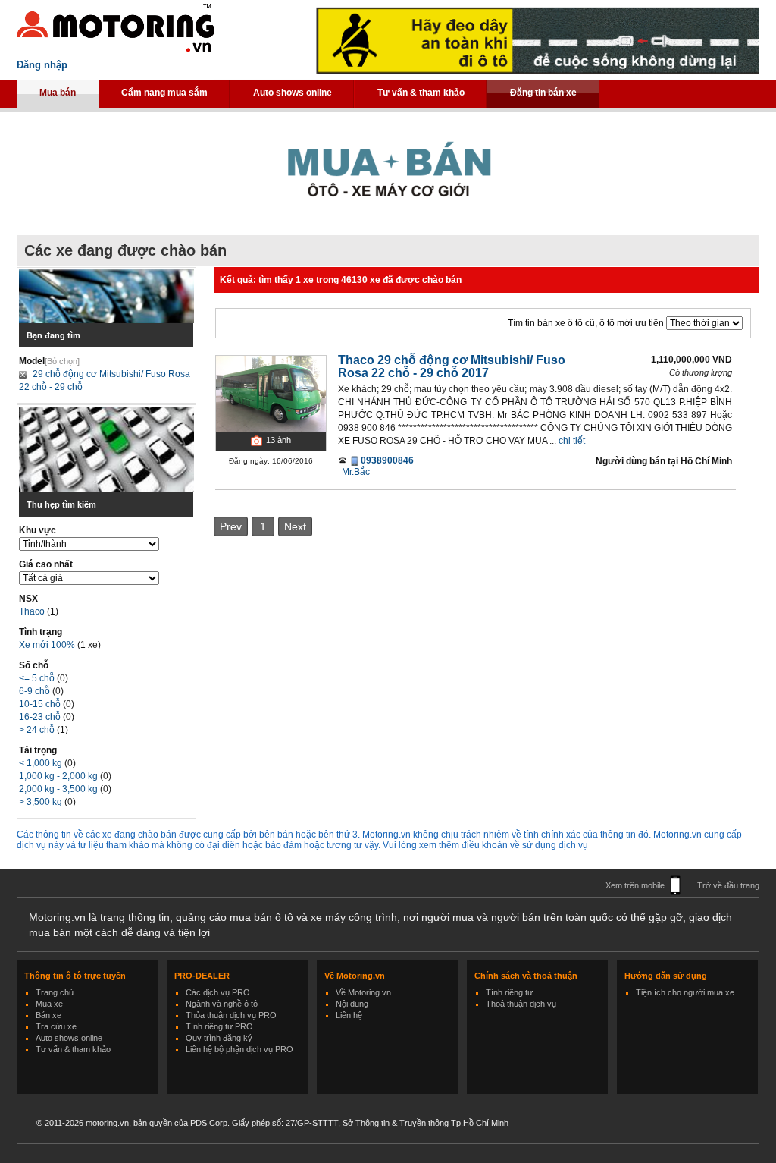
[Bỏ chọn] (62, 361)
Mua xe (49, 1003)
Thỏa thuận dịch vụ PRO (231, 1015)
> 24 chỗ (38, 730)
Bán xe (48, 1015)
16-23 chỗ (41, 717)
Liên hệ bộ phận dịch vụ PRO (239, 1049)
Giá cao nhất (46, 564)
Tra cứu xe (56, 1026)
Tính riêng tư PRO (219, 1026)
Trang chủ (55, 992)
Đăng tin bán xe (543, 92)
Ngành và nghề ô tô (222, 1003)
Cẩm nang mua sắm (164, 92)
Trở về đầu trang (728, 885)
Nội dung (352, 1003)
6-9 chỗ (35, 691)
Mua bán (57, 92)
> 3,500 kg (41, 802)
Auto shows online (292, 92)
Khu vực (37, 530)
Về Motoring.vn (363, 992)
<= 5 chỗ (38, 678)
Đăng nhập (42, 65)
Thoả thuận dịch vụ (521, 1003)
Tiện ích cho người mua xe (685, 992)
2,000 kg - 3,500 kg (59, 789)
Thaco (33, 611)
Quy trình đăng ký (219, 1037)
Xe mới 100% (47, 645)
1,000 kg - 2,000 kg (59, 776)
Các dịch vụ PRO (218, 992)
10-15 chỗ (41, 704)
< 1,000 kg (41, 763)
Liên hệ (349, 1015)
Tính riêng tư (509, 992)
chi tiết (572, 440)
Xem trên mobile (635, 885)
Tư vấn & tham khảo (421, 92)
